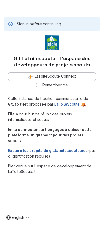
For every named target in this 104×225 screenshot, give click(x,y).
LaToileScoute (67, 104)
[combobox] (17, 217)
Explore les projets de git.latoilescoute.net (47, 150)
